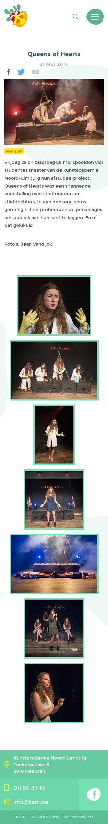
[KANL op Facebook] (94, 794)
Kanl (15, 15)
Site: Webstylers (77, 817)
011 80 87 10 (29, 788)
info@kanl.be (30, 802)
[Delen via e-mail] (35, 72)
